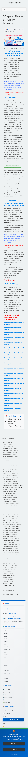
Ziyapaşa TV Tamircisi (8, 577)
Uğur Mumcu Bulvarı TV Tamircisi (10, 550)
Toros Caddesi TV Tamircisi (9, 507)
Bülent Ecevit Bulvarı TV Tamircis (10, 563)
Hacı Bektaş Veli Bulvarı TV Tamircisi (11, 526)
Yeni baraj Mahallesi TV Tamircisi (10, 450)
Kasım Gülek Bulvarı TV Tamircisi (10, 546)
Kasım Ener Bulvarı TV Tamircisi (10, 542)
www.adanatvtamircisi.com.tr (14, 618)
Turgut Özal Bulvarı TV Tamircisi (10, 518)
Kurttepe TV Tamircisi (8, 571)
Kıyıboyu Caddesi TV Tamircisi (9, 493)
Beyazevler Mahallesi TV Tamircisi (10, 456)
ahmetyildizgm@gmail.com (14, 616)
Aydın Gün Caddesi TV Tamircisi (10, 489)
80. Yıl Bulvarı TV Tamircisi (9, 569)
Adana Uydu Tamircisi (11, 423)
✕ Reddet (14, 749)
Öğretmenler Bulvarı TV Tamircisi (10, 554)
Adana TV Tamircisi (7, 442)
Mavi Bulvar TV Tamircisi (8, 511)
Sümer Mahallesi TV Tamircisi (9, 454)
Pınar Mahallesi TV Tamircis (9, 471)
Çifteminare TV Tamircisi (8, 585)
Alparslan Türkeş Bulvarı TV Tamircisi (11, 514)
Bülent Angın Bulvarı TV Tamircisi (10, 548)
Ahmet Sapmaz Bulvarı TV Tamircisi (11, 536)
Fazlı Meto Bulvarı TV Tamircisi (10, 559)
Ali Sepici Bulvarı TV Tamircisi (9, 556)
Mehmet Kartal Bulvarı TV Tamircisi (11, 552)
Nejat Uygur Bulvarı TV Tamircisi (10, 532)
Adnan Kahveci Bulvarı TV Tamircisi (11, 538)
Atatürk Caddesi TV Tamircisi (9, 495)
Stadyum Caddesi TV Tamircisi (10, 497)
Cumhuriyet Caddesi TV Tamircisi (10, 509)
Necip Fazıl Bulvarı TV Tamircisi (10, 534)
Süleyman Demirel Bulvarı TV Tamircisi (11, 544)
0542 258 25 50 (10, 97)
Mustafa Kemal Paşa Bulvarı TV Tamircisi (12, 524)
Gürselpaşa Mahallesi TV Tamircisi (10, 477)
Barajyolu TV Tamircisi (8, 573)
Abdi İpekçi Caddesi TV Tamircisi (10, 505)
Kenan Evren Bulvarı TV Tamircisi (10, 516)
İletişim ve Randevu (14, 426)
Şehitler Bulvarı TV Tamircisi (9, 520)
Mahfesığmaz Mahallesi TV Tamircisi (11, 464)
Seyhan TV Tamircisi (7, 444)
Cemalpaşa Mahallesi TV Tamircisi (10, 483)
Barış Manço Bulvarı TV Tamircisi (10, 513)
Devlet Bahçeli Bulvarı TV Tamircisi (10, 522)
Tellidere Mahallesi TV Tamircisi (10, 452)
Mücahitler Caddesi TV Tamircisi (10, 491)
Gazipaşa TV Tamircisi (8, 579)
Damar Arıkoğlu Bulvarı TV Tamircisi (11, 540)
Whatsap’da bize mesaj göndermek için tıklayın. (14, 93)
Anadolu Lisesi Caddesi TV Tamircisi (11, 503)
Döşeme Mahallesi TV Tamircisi (10, 481)
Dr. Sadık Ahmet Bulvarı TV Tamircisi (11, 528)
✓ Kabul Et (14, 743)
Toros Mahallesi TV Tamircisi (9, 462)
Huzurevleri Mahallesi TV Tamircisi (10, 465)
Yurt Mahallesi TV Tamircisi (9, 460)
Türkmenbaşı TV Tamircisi (9, 575)
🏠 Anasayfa (9, 29)
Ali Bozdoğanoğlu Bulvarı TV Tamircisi (11, 558)
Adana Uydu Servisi (14, 419)
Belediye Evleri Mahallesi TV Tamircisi (11, 458)
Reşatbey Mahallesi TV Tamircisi (10, 469)
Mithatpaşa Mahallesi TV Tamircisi (10, 473)
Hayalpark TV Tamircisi (8, 583)
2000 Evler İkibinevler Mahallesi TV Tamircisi (13, 485)
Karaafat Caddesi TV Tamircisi (9, 501)
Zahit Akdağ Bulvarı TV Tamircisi (10, 565)
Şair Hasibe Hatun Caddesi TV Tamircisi (12, 530)
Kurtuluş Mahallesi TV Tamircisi (10, 475)
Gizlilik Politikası (14, 754)
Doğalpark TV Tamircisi (8, 581)
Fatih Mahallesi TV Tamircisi (9, 479)
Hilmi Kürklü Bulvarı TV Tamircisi (10, 561)
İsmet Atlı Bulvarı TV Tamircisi (9, 567)
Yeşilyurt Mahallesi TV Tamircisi (10, 448)
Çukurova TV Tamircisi (8, 446)
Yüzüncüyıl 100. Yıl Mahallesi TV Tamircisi (12, 487)
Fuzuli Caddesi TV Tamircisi (9, 499)
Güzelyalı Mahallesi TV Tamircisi (10, 467)
